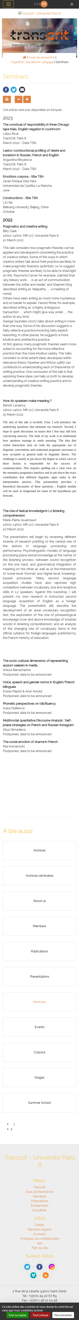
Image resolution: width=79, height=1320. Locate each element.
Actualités (39, 1210)
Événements (40, 1205)
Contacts (39, 1234)
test (39, 1243)
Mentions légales (40, 1229)
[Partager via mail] (22, 89)
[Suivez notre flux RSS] (45, 1275)
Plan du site (39, 1248)
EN (36, 4)
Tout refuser (40, 1315)
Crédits (39, 1225)
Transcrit (39, 1187)
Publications (39, 1201)
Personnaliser (63, 1315)
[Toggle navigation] (8, 4)
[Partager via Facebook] (6, 89)
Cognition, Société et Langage (32, 62)
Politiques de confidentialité (39, 1238)
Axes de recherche (42, 57)
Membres (39, 1196)
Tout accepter (17, 1315)
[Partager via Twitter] (14, 89)
